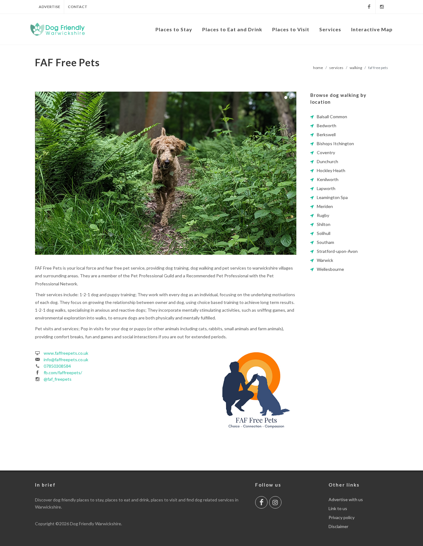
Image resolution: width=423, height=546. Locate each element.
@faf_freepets (58, 379)
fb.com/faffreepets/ (63, 372)
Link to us (338, 508)
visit (173, 499)
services (336, 67)
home (318, 67)
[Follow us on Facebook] (261, 502)
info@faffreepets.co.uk (66, 359)
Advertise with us (346, 499)
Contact (77, 6)
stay (99, 499)
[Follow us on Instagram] (275, 502)
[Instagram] (382, 7)
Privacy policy (342, 517)
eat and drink (136, 499)
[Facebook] (369, 7)
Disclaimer (338, 526)
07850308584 (57, 366)
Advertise (49, 6)
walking (356, 67)
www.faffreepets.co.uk (66, 353)
